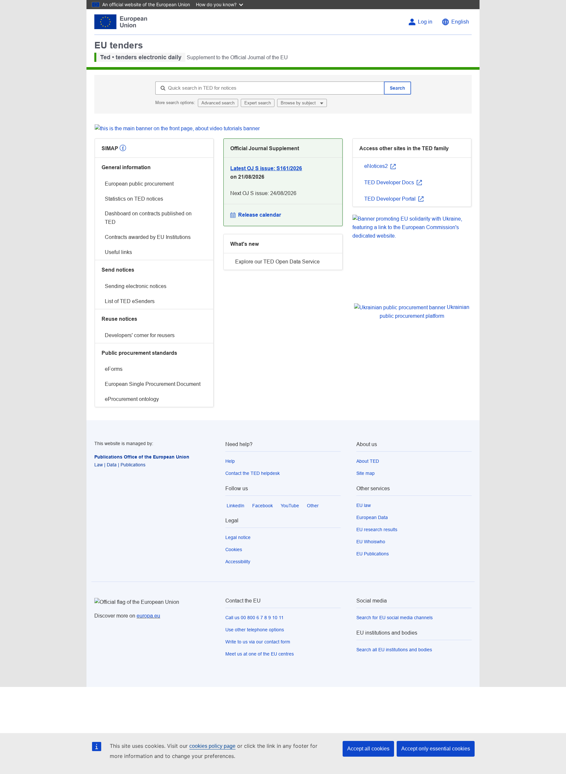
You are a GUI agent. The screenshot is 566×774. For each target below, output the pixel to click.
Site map (365, 473)
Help (230, 461)
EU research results (376, 529)
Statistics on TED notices (134, 199)
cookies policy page (212, 746)
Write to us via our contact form (257, 641)
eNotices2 (376, 166)
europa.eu (148, 616)
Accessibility (237, 561)
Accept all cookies (368, 748)
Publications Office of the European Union (141, 456)
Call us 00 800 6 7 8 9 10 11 (254, 617)
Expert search (257, 102)
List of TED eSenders (130, 301)
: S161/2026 (266, 168)
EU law (363, 505)
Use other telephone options (254, 629)
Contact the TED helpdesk (252, 473)
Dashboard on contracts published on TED (148, 218)
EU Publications (372, 553)
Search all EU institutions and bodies (394, 649)
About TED (367, 461)
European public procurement (139, 184)
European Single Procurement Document (152, 384)
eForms (114, 369)
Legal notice (238, 537)
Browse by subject (299, 102)
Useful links (118, 252)
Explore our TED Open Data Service (277, 261)
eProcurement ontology (132, 399)
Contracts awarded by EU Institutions (148, 237)
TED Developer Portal (390, 199)
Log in (425, 22)
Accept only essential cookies (435, 748)
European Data (372, 517)
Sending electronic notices (135, 286)
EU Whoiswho (370, 541)
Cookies (233, 549)
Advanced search (218, 102)
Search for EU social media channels (394, 617)
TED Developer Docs (389, 182)
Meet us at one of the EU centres (259, 654)
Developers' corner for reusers (140, 335)
